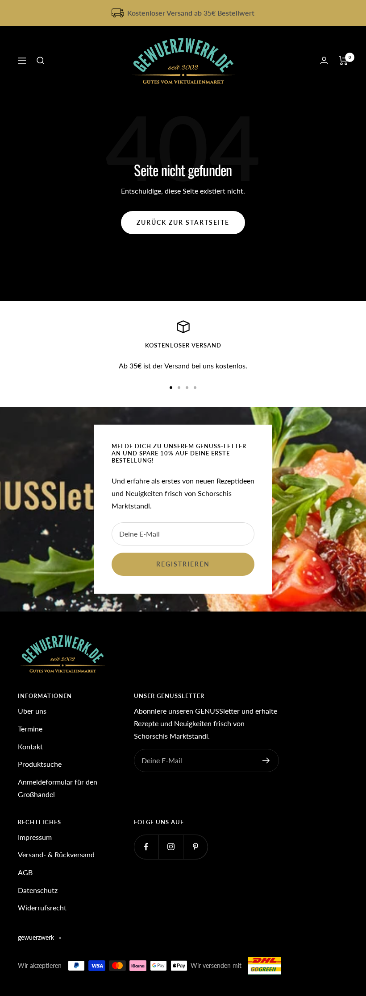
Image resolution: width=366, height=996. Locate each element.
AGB (25, 872)
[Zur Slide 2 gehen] (179, 387)
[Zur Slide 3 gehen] (187, 387)
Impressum (35, 837)
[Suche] (41, 61)
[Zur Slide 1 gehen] (171, 387)
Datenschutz (38, 890)
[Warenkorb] (343, 60)
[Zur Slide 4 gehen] (195, 387)
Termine (30, 728)
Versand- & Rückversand (56, 854)
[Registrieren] (266, 760)
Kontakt (30, 746)
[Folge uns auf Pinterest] (195, 847)
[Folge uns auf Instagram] (170, 847)
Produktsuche (40, 764)
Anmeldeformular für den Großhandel (57, 787)
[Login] (324, 60)
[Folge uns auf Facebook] (146, 847)
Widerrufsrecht (42, 907)
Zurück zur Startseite (183, 222)
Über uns (32, 711)
